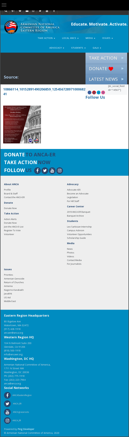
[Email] (27, 10)
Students (77, 47)
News (70, 248)
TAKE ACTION (103, 58)
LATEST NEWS (103, 79)
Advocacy (55, 47)
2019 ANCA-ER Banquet (78, 211)
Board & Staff (11, 193)
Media (90, 38)
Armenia (8, 286)
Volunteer (9, 234)
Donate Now (10, 208)
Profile (7, 189)
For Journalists (74, 263)
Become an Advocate (78, 193)
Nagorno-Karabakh (14, 289)
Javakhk (8, 293)
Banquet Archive (75, 215)
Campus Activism (75, 230)
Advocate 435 (74, 189)
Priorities (8, 274)
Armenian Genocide (14, 278)
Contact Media (74, 260)
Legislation (72, 197)
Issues (106, 38)
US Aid (7, 297)
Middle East (10, 301)
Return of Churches (14, 282)
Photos (70, 252)
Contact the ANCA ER (14, 197)
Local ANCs (69, 38)
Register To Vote (12, 230)
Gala (96, 47)
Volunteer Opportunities (79, 234)
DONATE (98, 68)
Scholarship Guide (76, 237)
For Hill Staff (73, 201)
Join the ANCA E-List (13, 226)
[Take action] (13, 10)
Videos (70, 256)
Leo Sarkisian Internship (79, 226)
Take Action (45, 38)
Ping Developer (26, 429)
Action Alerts (10, 219)
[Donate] (20, 10)
